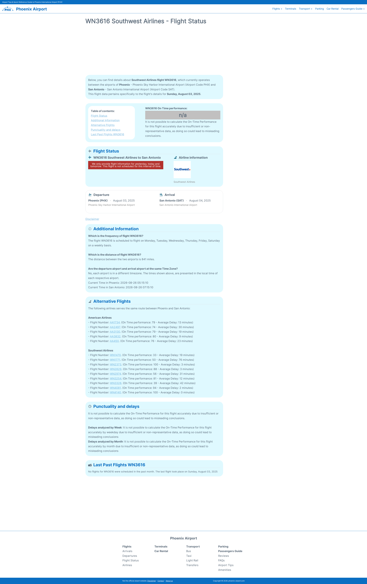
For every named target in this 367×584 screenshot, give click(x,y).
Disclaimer (151, 581)
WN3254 (115, 378)
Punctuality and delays (105, 129)
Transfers (192, 565)
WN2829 (115, 369)
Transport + (305, 8)
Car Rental (333, 8)
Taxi (189, 556)
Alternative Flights (103, 125)
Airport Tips (226, 565)
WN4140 (115, 392)
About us (169, 581)
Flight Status (99, 115)
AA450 (114, 341)
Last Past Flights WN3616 (107, 134)
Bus (188, 551)
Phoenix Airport (31, 9)
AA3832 (115, 336)
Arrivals (127, 551)
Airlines (127, 565)
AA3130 (115, 331)
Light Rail (192, 560)
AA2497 (115, 327)
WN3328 (115, 383)
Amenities (224, 570)
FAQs (221, 560)
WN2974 (115, 373)
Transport (193, 546)
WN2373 (115, 364)
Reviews (223, 556)
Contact (161, 581)
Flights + (277, 8)
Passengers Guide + (353, 8)
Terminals (290, 8)
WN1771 (115, 359)
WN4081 (115, 388)
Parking (319, 8)
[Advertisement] (183, 51)
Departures (129, 556)
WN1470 (115, 355)
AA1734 (115, 322)
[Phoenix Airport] (7, 8)
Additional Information (105, 120)
